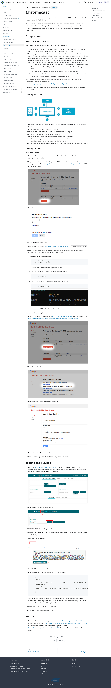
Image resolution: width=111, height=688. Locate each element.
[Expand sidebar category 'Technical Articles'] (22, 92)
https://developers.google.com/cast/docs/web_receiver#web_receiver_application (51, 84)
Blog (80, 2)
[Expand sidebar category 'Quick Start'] (22, 27)
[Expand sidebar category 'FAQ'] (22, 24)
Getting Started (21, 2)
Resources (61, 2)
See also (94, 20)
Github (43, 674)
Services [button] (45, 2)
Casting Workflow (97, 13)
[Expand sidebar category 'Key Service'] (22, 33)
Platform (38, 2)
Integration (95, 8)
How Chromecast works (99, 10)
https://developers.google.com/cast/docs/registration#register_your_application (53, 319)
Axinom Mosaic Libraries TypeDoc (20, 669)
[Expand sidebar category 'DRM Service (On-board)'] (22, 89)
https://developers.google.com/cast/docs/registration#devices (65, 164)
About (74, 663)
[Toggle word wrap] (83, 577)
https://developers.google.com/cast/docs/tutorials (43, 628)
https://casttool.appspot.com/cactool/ (45, 467)
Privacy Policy (76, 666)
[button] (12, 7)
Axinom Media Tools (16, 666)
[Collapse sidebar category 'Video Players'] (22, 36)
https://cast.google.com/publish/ (62, 316)
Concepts (31, 2)
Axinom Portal (14, 663)
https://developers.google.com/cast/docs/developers (71, 621)
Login (89, 2)
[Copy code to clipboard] (86, 260)
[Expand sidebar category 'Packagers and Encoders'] (22, 86)
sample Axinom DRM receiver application (57, 246)
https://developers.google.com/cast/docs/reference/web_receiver (66, 623)
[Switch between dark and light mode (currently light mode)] (93, 2)
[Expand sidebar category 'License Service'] (22, 30)
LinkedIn (44, 663)
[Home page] (27, 7)
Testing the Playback (97, 18)
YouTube (44, 671)
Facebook (44, 669)
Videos (54, 2)
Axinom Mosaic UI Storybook (19, 671)
